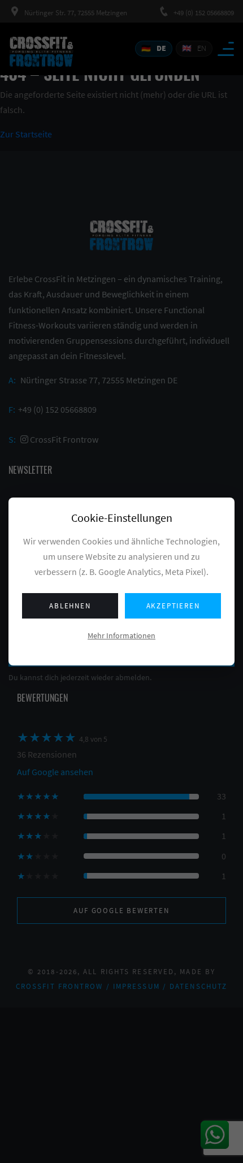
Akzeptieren (173, 606)
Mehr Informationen (121, 636)
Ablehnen (69, 606)
